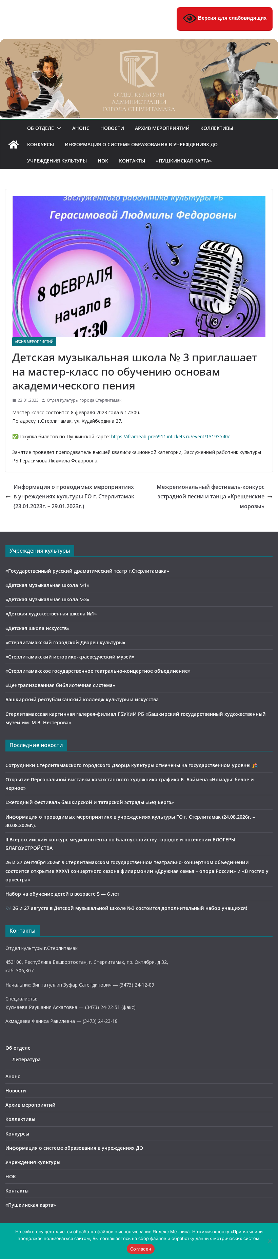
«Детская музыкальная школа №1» (47, 585)
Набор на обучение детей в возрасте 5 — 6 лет (62, 894)
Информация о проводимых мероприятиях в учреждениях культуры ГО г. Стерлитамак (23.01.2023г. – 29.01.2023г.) (74, 496)
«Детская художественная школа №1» (51, 613)
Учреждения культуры (57, 160)
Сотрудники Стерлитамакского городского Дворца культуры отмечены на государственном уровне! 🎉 (131, 765)
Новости (112, 128)
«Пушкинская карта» (184, 160)
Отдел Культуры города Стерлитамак (84, 400)
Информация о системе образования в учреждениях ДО (141, 144)
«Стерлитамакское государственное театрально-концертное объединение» (98, 671)
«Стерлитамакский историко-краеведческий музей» (70, 656)
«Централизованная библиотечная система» (60, 685)
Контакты (132, 160)
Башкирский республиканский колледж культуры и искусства (82, 699)
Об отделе (40, 128)
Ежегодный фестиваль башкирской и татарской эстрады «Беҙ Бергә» (89, 802)
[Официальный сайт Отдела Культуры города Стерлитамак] (139, 43)
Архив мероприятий (162, 128)
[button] (57, 128)
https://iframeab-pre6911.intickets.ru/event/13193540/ (170, 436)
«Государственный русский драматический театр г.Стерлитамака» (87, 571)
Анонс (81, 128)
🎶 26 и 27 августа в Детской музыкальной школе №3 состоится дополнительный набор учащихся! (126, 908)
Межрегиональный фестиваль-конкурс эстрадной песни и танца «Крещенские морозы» (210, 496)
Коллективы (216, 128)
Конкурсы (40, 144)
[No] (269, 1241)
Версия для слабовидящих (231, 18)
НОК (103, 160)
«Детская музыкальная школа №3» (47, 599)
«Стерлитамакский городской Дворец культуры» (65, 642)
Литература (26, 1059)
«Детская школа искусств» (37, 628)
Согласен (140, 1249)
